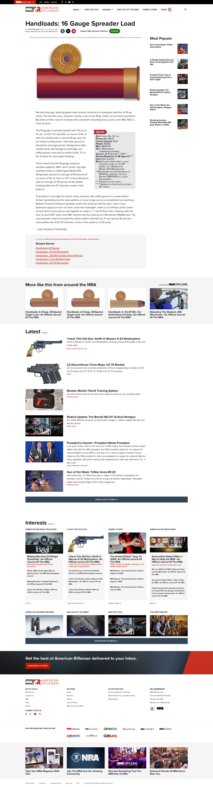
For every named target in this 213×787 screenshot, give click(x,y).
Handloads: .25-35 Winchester (52, 263)
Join (40, 2)
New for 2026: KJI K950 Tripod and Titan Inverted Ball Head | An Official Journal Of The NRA (168, 572)
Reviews (107, 9)
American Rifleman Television (41, 529)
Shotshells (48, 564)
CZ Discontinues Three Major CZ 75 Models (96, 364)
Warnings (69, 783)
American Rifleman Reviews (39, 612)
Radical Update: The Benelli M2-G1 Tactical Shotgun (101, 417)
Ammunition (35, 31)
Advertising (29, 692)
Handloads (49, 239)
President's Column (80, 466)
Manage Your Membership (160, 702)
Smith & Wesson (91, 564)
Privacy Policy (29, 783)
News (76, 9)
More (44, 333)
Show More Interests (120, 640)
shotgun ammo (80, 239)
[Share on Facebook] (62, 29)
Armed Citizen (150, 9)
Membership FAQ (156, 699)
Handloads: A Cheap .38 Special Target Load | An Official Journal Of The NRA (43, 314)
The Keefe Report (159, 612)
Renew (46, 2)
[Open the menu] (169, 9)
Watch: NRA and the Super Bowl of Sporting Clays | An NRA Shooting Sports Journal (43, 573)
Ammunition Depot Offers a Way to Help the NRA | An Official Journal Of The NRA (167, 559)
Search (28, 706)
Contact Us (29, 695)
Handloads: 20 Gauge (48, 248)
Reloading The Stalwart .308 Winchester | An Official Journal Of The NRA (167, 314)
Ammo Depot (173, 565)
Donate (54, 2)
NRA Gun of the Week (128, 9)
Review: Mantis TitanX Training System (92, 391)
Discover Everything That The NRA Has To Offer (124, 772)
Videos (69, 699)
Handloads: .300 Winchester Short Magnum (59, 255)
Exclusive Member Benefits (160, 695)
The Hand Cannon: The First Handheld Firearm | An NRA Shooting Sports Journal (85, 572)
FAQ (27, 699)
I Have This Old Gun (79, 349)
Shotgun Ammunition (49, 31)
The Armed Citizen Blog (131, 564)
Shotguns (31, 566)
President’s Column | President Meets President (98, 443)
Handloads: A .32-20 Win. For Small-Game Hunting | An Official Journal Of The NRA (126, 314)
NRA (180, 565)
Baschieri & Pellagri (35, 564)
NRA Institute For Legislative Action (121, 695)
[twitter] (68, 29)
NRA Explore (113, 699)
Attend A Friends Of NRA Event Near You (167, 772)
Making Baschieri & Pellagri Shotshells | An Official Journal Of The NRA (42, 559)
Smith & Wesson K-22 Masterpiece (85, 565)
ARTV (27, 603)
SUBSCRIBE (38, 665)
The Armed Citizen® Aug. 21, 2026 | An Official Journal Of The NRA (126, 559)
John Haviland (93, 239)
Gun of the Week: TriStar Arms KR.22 (91, 472)
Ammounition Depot (159, 565)
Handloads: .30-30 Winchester (52, 252)
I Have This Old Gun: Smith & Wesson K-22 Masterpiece (103, 338)
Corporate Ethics (55, 783)
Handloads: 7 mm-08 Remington (53, 259)
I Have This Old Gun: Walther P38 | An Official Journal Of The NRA (42, 591)
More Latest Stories (116, 499)
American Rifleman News (163, 529)
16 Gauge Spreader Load (64, 239)
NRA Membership (156, 692)
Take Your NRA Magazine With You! (42, 772)
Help (27, 702)
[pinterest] (74, 29)
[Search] (185, 9)
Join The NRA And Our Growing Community (84, 772)
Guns (74, 426)
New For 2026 (92, 9)
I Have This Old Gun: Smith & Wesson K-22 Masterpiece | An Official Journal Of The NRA (86, 559)
